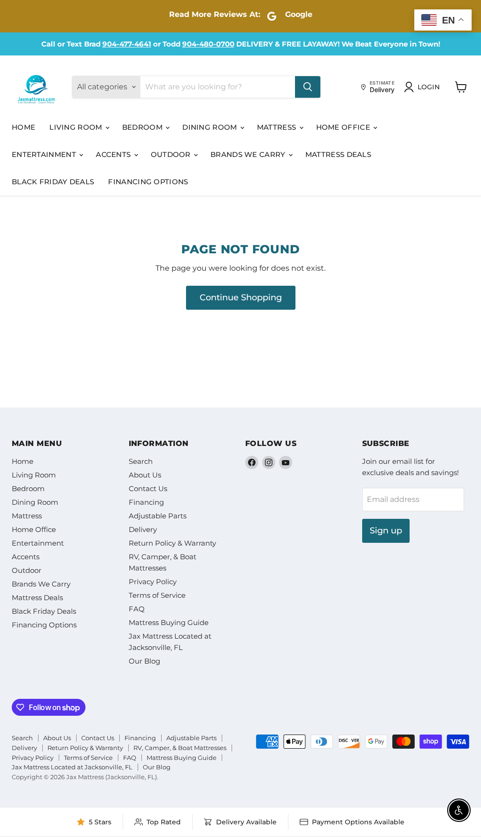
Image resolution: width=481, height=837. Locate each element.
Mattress (277, 127)
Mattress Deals (338, 154)
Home (23, 127)
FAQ (137, 608)
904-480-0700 (208, 43)
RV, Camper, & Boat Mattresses (179, 747)
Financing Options (148, 181)
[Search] (307, 87)
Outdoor (172, 154)
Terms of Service (157, 595)
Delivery (143, 529)
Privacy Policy (153, 581)
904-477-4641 (126, 43)
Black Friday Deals (53, 181)
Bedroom (143, 127)
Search (141, 461)
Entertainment (45, 154)
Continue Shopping (241, 297)
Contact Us (148, 488)
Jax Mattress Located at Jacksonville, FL (72, 767)
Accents (114, 154)
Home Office (344, 127)
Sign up (386, 530)
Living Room (76, 127)
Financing (146, 502)
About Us (145, 474)
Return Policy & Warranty (172, 543)
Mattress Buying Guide (169, 622)
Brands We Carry (248, 154)
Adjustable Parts (157, 515)
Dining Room (210, 127)
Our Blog (144, 661)
